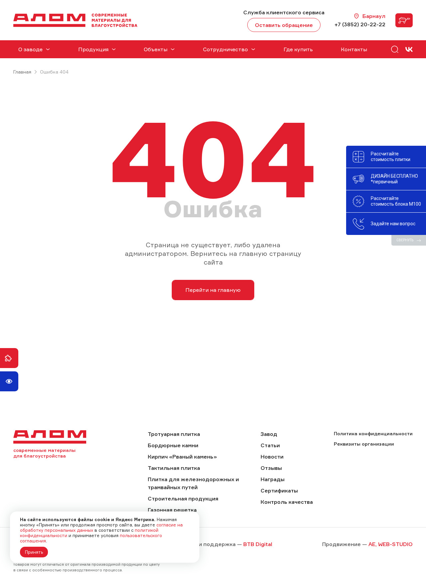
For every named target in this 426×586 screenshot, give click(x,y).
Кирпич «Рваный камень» (182, 456)
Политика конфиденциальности (373, 433)
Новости (272, 456)
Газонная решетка (172, 509)
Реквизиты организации (364, 444)
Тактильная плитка (174, 468)
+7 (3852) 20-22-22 (359, 24)
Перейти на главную (213, 290)
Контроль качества (287, 501)
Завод (269, 434)
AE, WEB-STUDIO (390, 544)
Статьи (270, 445)
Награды (273, 479)
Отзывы (271, 468)
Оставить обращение (284, 25)
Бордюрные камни (173, 445)
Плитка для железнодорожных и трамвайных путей (193, 483)
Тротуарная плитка (174, 434)
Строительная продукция (183, 498)
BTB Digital (257, 544)
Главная (22, 72)
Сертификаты (279, 490)
